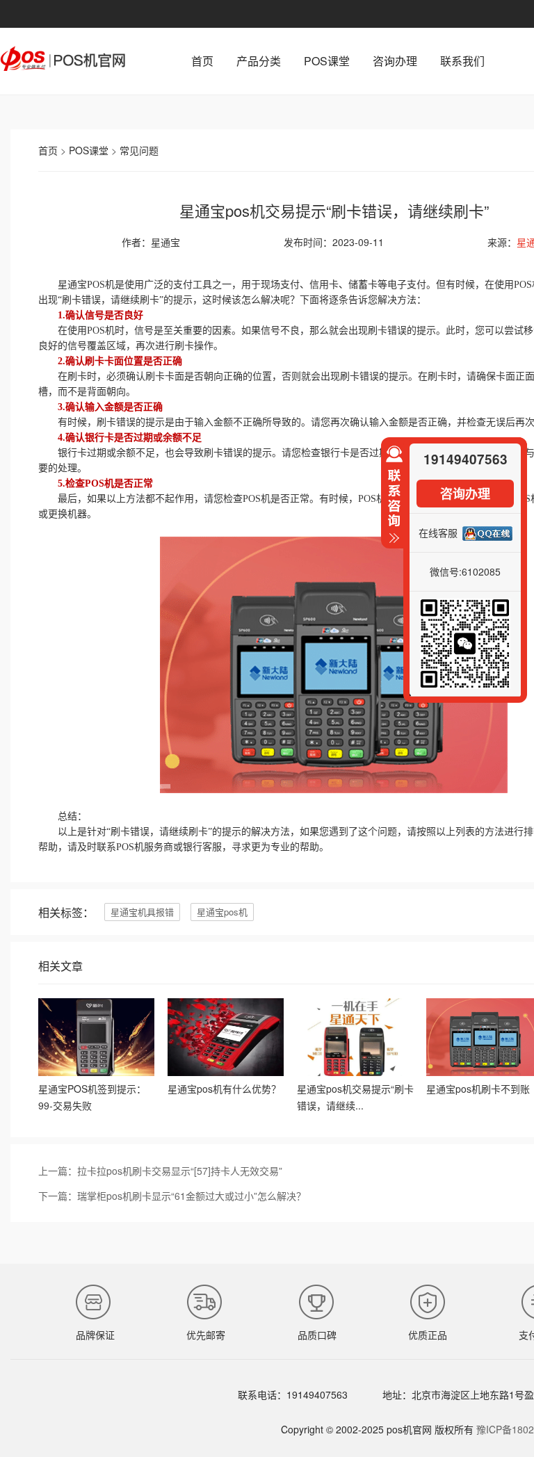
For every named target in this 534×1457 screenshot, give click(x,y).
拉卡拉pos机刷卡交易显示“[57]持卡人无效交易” (179, 1171)
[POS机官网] (62, 67)
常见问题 (139, 150)
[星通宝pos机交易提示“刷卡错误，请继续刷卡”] (355, 1072)
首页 (202, 61)
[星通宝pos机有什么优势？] (226, 1072)
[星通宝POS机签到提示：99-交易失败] (96, 1072)
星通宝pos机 (222, 911)
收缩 (392, 500)
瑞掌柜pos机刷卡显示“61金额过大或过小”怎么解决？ (191, 1196)
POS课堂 (327, 61)
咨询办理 (395, 61)
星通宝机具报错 (142, 911)
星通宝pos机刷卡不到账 (478, 1089)
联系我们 (462, 61)
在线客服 (438, 532)
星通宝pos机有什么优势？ (224, 1089)
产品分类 (258, 61)
